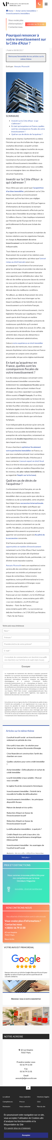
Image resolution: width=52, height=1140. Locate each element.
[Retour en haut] (28, 1087)
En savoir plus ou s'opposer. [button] (17, 1128)
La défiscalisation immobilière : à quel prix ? (24, 829)
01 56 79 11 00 (26, 1065)
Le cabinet (6, 1097)
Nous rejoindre (24, 1097)
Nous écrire (9, 939)
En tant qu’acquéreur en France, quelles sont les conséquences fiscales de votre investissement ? (28, 129)
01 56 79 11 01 (26, 1071)
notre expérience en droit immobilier (28, 343)
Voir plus (25, 857)
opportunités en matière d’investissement (23, 546)
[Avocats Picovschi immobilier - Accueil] (18, 4)
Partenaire (6, 1106)
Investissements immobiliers (18, 13)
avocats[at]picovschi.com (26, 1078)
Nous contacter (25, 1106)
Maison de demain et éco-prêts (20, 807)
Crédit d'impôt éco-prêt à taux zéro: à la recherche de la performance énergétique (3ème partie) (24, 837)
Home (10, 11)
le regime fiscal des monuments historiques (25, 786)
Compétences (8, 1102)
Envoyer (26, 666)
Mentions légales (43, 1097)
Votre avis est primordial (19, 947)
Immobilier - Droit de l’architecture (28, 889)
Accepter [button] (26, 1135)
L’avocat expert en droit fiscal (31, 461)
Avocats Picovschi (21, 66)
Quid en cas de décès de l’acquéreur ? (27, 134)
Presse (22, 1102)
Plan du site (41, 1106)
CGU (39, 1102)
